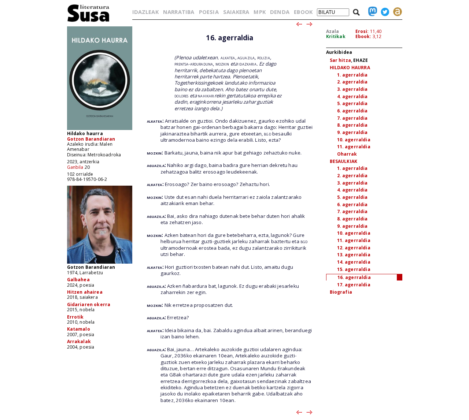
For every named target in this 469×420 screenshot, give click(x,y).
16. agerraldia (354, 277)
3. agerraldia (352, 89)
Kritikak (336, 36)
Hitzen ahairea (85, 292)
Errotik (75, 317)
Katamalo (78, 329)
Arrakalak (79, 341)
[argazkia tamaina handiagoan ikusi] (99, 263)
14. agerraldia (353, 262)
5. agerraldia (352, 103)
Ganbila (75, 167)
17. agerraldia (353, 285)
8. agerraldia (352, 125)
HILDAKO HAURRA (350, 67)
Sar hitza (340, 60)
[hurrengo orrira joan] (310, 25)
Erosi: (362, 31)
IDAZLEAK (145, 11)
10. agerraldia (353, 140)
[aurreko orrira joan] (299, 25)
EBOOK (303, 11)
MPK (259, 11)
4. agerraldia (352, 96)
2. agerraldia (352, 82)
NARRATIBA (178, 11)
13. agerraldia (353, 255)
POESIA (209, 11)
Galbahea (78, 279)
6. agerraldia (352, 111)
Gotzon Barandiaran (91, 139)
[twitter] (383, 11)
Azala (332, 31)
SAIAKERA (236, 11)
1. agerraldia (352, 75)
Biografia (341, 292)
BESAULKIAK (344, 161)
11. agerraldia (353, 147)
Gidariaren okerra (89, 304)
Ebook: (363, 36)
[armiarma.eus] (395, 11)
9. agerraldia (352, 132)
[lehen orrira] (88, 21)
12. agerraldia (353, 248)
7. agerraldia (352, 118)
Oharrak (347, 154)
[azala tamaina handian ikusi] (99, 129)
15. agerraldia (353, 269)
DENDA (279, 11)
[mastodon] (371, 11)
